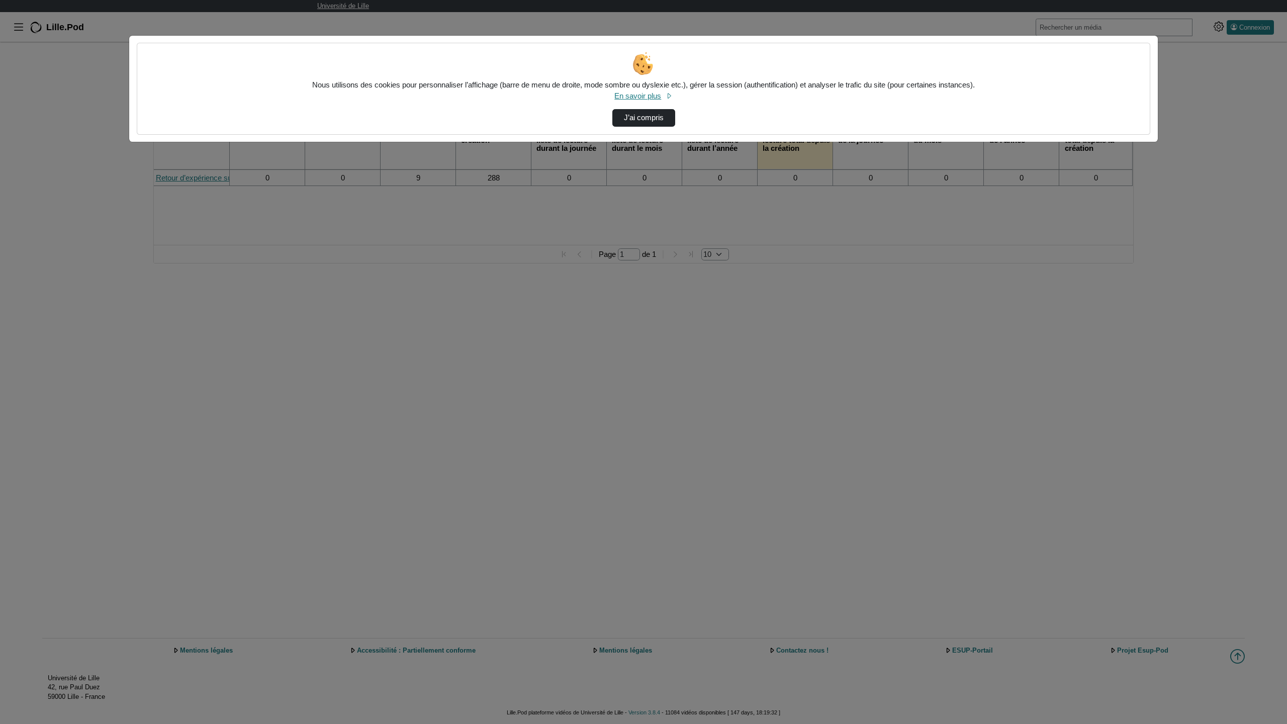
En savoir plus (637, 96)
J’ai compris (644, 118)
